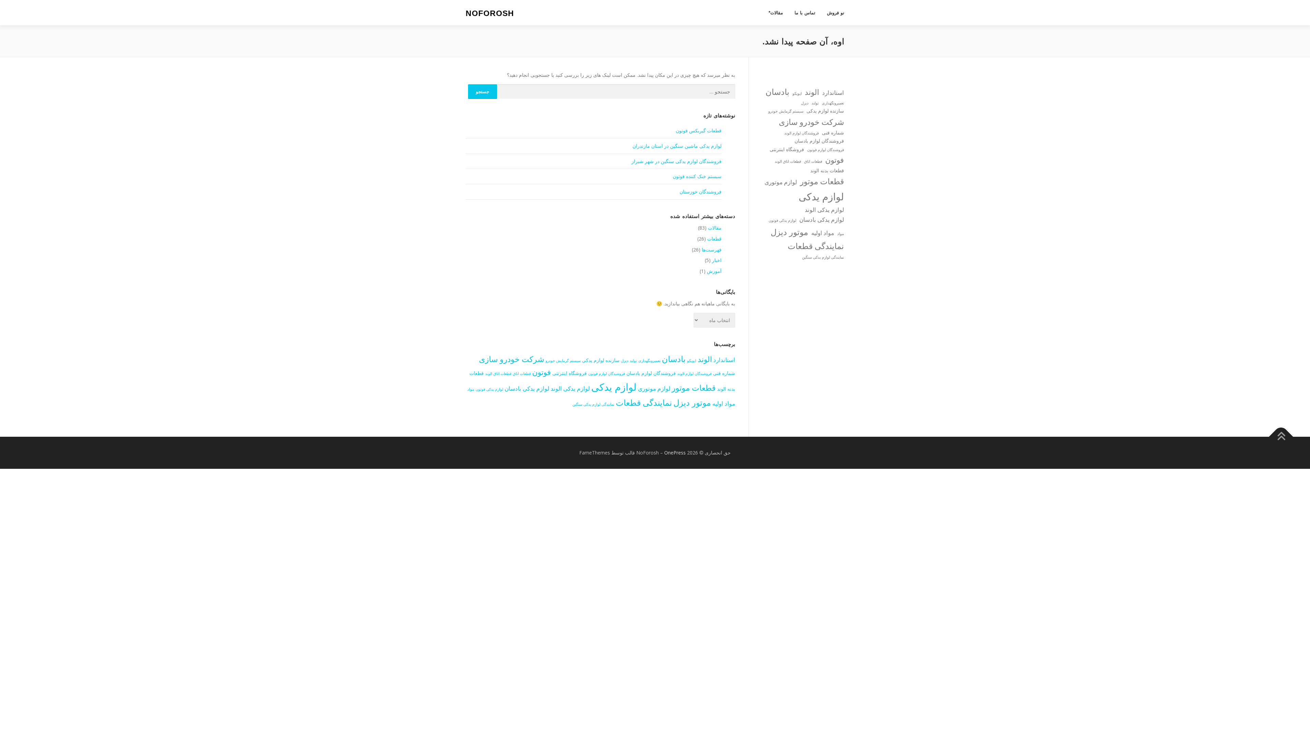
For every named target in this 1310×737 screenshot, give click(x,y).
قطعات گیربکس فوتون (699, 130)
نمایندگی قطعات (644, 402)
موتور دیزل (692, 402)
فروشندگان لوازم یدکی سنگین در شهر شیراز (676, 161)
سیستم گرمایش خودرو (563, 360)
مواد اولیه (723, 403)
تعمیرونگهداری (649, 360)
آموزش (714, 271)
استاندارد (724, 360)
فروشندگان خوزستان (701, 191)
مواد (470, 389)
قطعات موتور (694, 387)
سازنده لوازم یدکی (601, 360)
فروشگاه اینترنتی (569, 373)
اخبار (717, 260)
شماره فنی (724, 373)
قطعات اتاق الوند (498, 373)
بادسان (674, 358)
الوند (705, 359)
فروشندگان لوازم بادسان (651, 373)
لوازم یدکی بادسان (527, 388)
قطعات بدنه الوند (827, 170)
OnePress (675, 452)
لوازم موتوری (654, 388)
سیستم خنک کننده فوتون (697, 176)
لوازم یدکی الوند (570, 388)
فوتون (541, 372)
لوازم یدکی (614, 387)
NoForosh (490, 13)
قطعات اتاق (522, 373)
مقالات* (776, 12)
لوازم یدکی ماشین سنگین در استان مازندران (677, 146)
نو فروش (835, 12)
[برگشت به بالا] (1281, 437)
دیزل (624, 360)
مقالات (715, 228)
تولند (633, 360)
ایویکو (691, 360)
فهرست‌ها (712, 249)
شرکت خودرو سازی (511, 358)
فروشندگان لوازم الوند (694, 373)
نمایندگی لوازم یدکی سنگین (593, 404)
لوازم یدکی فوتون (489, 389)
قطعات (714, 238)
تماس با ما (805, 12)
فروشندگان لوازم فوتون (606, 373)
